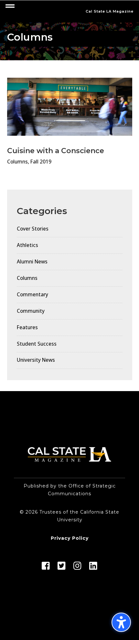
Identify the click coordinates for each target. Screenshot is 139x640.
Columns (17, 161)
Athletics (27, 245)
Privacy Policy (70, 538)
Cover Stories (32, 228)
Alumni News (32, 261)
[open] (10, 6)
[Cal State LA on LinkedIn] (93, 567)
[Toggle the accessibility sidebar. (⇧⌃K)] (121, 622)
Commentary (32, 294)
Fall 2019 (40, 161)
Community (31, 311)
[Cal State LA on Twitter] (62, 567)
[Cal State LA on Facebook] (46, 567)
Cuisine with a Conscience (55, 150)
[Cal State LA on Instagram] (77, 567)
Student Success (37, 343)
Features (27, 327)
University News (36, 360)
